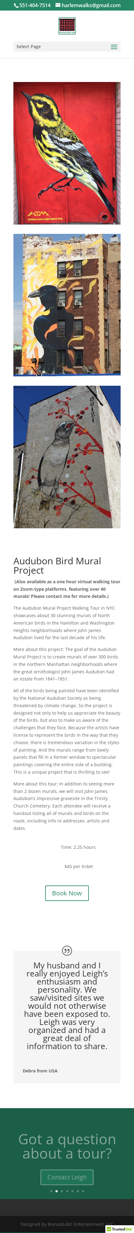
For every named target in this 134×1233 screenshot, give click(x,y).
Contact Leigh (67, 1172)
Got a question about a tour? (67, 1141)
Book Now (67, 893)
